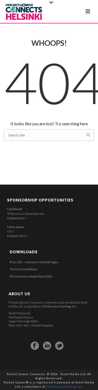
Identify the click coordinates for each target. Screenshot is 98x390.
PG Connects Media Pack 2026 (31, 276)
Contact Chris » (17, 236)
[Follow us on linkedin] (47, 346)
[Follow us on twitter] (59, 346)
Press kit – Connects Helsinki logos (34, 262)
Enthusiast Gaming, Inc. (60, 306)
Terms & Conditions (24, 269)
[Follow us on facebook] (35, 346)
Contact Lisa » (16, 218)
